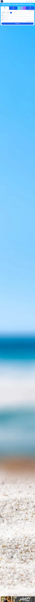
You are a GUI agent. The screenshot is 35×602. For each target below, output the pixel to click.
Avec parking (32, 21)
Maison (8, 12)
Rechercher (17, 23)
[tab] (5, 8)
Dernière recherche (31, 10)
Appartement (3, 12)
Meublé (28, 21)
